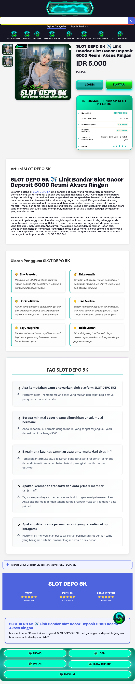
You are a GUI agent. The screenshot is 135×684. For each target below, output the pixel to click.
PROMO (37, 654)
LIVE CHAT (69, 673)
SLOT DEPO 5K (41, 191)
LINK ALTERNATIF (102, 663)
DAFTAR (119, 84)
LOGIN (89, 84)
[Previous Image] (17, 72)
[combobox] (64, 20)
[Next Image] (68, 72)
